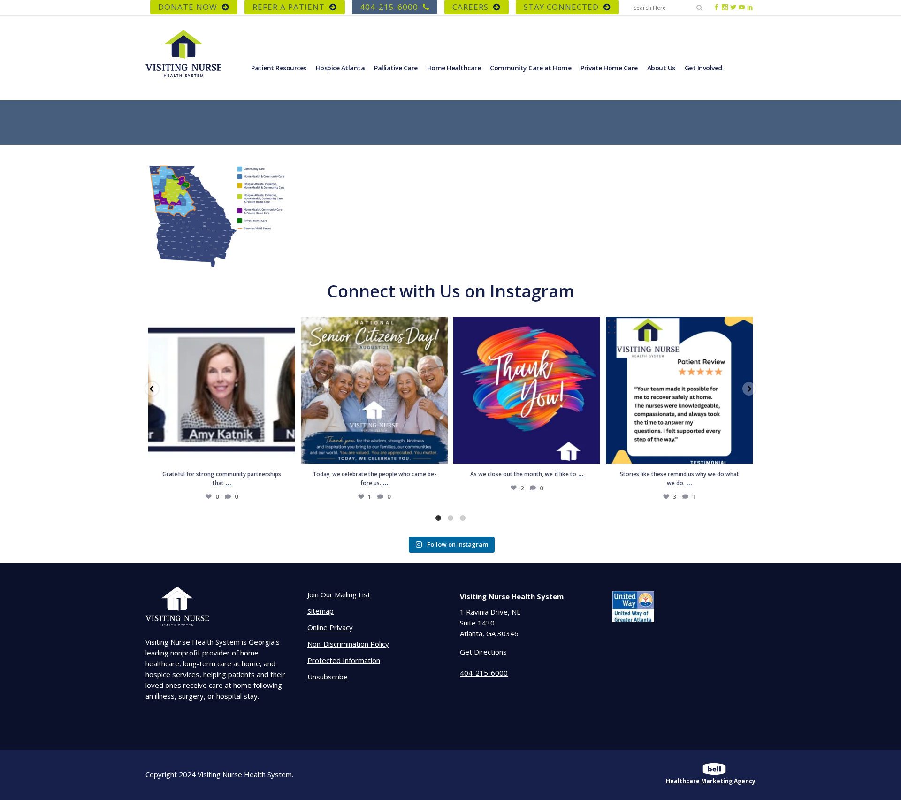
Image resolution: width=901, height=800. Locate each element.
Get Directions (483, 651)
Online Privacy (330, 627)
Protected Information (343, 660)
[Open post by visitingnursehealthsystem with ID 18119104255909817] (221, 390)
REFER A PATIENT (288, 6)
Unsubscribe (327, 676)
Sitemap (320, 611)
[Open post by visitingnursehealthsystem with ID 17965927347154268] (679, 390)
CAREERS (470, 6)
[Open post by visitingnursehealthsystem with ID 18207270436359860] (526, 390)
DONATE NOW (187, 6)
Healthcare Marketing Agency (711, 781)
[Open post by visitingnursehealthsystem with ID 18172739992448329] (374, 390)
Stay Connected (561, 6)
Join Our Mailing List (338, 594)
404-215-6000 (389, 6)
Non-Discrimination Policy (348, 643)
